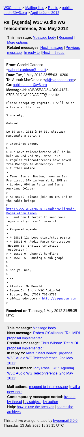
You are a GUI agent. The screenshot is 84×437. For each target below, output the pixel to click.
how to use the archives (35, 407)
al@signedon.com (59, 80)
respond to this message (48, 387)
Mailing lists (34, 8)
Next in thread (53, 52)
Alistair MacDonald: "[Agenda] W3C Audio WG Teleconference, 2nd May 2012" (40, 358)
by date (69, 397)
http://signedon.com (59, 298)
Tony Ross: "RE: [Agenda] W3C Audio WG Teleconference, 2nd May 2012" (40, 373)
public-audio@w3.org (30, 85)
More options (17, 42)
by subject (32, 402)
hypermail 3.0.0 (65, 420)
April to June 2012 (44, 13)
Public (53, 8)
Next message (51, 48)
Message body (44, 37)
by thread (14, 402)
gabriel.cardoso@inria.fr (27, 70)
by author (50, 402)
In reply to (32, 52)
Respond (65, 37)
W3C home (13, 8)
